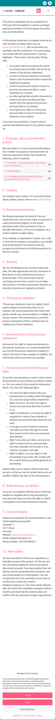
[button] (38, 11)
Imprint (39, 715)
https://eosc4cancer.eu (14, 47)
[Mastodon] (50, 3)
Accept (28, 695)
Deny (27, 702)
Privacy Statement (29, 715)
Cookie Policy (17, 715)
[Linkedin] (45, 3)
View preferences (27, 709)
